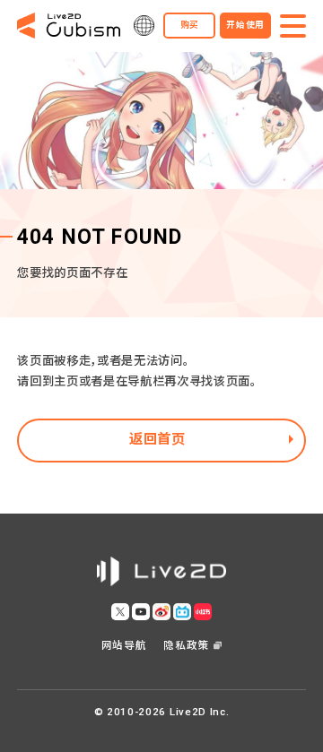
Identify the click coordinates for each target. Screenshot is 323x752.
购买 (189, 25)
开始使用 (245, 25)
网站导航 (124, 645)
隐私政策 (186, 645)
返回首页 (157, 439)
